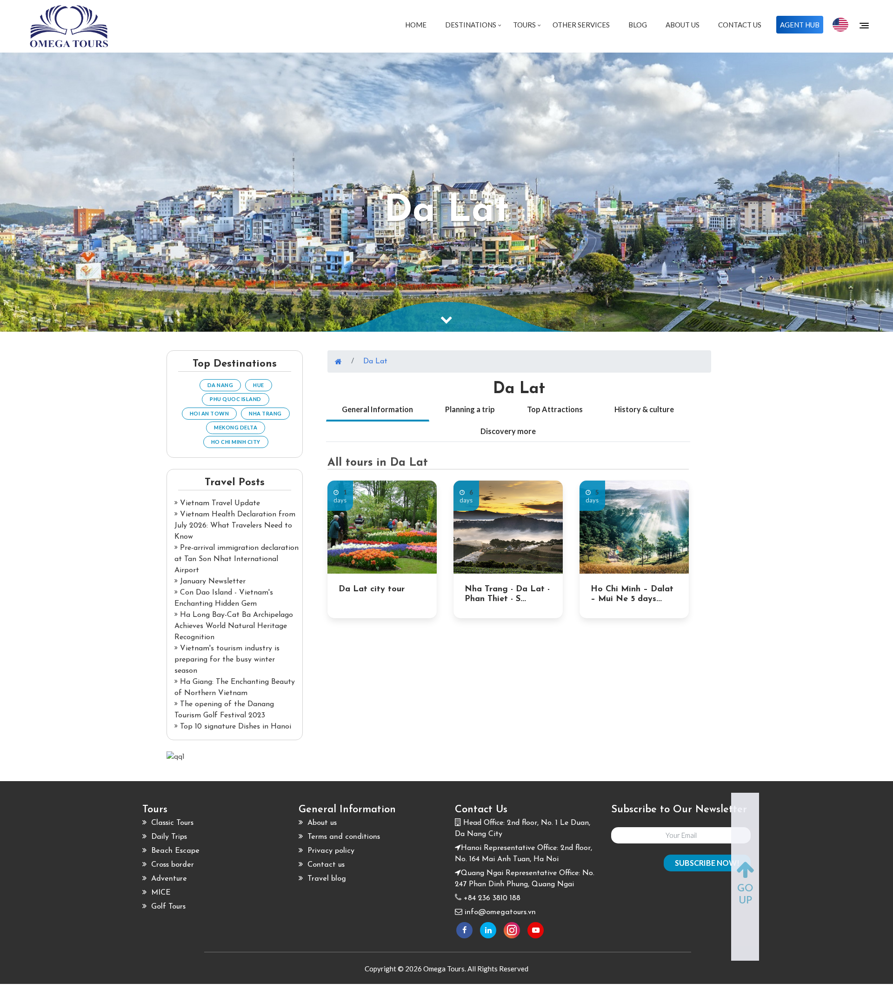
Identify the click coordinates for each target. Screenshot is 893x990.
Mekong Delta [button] (235, 427)
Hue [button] (258, 385)
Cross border (171, 865)
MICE (160, 892)
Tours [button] (525, 24)
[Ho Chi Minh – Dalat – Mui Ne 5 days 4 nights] (634, 527)
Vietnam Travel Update (219, 503)
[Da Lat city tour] (382, 527)
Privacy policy (329, 851)
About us (321, 823)
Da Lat (375, 361)
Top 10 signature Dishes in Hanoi (234, 726)
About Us (683, 24)
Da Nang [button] (220, 385)
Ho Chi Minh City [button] (235, 442)
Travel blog (325, 879)
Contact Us (739, 24)
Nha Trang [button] (265, 413)
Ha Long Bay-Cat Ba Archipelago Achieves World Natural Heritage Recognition (233, 626)
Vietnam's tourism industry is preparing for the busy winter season (227, 660)
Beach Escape (174, 851)
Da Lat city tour (372, 589)
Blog (637, 24)
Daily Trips (168, 837)
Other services (581, 24)
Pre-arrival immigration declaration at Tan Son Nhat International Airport (236, 559)
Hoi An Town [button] (209, 413)
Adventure (168, 879)
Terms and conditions (342, 837)
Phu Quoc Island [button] (235, 399)
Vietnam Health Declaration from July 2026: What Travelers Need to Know (234, 526)
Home (416, 24)
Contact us (325, 865)
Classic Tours (171, 823)
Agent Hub (800, 24)
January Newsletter (212, 581)
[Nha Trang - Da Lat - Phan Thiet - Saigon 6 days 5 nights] (508, 527)
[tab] (377, 410)
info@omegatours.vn (500, 912)
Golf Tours (167, 906)
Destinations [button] (471, 24)
